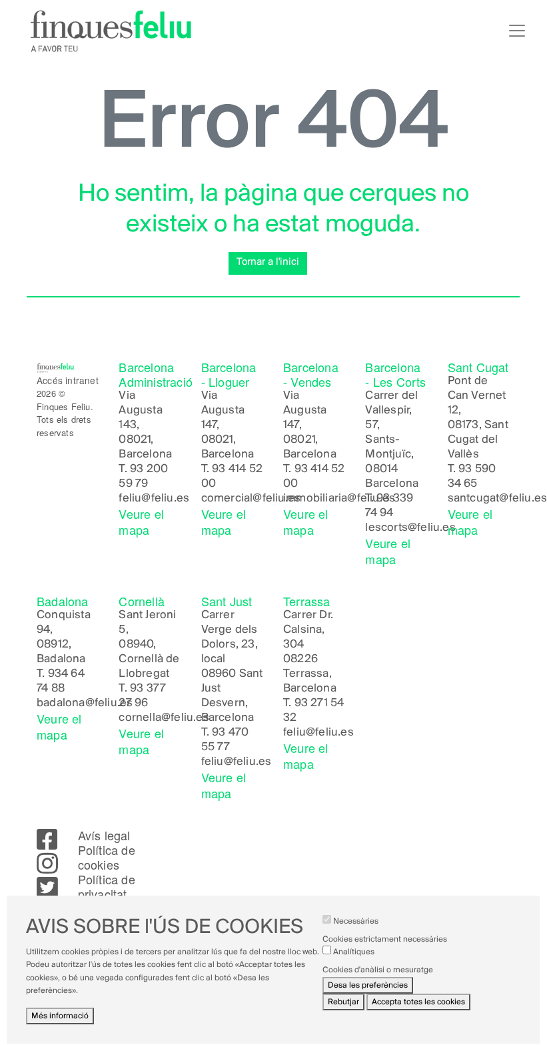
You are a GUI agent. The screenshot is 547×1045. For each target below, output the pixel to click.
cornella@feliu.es (164, 718)
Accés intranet (68, 380)
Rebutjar (343, 1002)
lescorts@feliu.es (410, 528)
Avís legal (104, 835)
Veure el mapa (141, 521)
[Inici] (110, 30)
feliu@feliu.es (154, 499)
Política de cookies (106, 857)
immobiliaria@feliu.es (339, 499)
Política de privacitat (106, 886)
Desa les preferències (368, 985)
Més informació (60, 1016)
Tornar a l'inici (268, 262)
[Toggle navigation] (517, 30)
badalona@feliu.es (85, 704)
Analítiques (353, 952)
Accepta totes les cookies (418, 1002)
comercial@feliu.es (251, 499)
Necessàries (355, 921)
